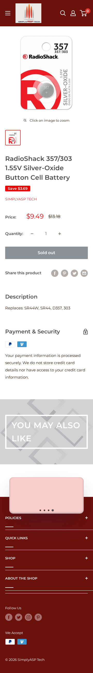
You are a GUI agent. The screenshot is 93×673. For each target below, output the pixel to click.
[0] (83, 13)
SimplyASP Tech (21, 199)
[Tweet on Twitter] (74, 273)
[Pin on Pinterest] (64, 273)
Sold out (46, 252)
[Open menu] (7, 13)
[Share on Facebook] (54, 273)
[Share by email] (84, 273)
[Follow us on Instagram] (28, 617)
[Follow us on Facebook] (8, 617)
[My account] (73, 13)
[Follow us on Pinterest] (38, 617)
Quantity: (14, 233)
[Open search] (63, 13)
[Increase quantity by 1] (59, 233)
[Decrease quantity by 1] (32, 233)
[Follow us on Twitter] (18, 617)
